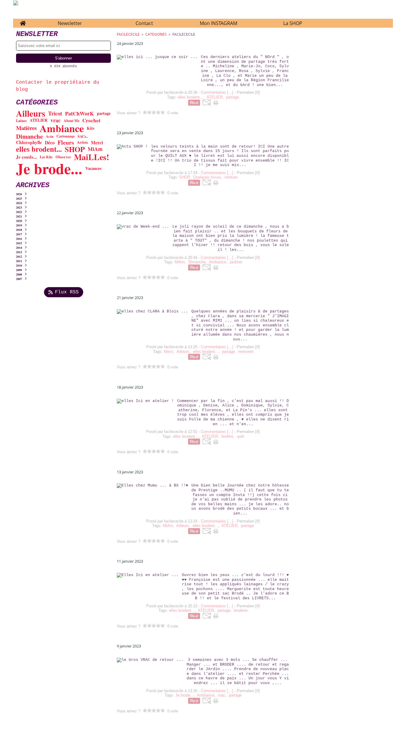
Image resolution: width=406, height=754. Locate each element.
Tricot (55, 113)
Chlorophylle (29, 142)
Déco (50, 142)
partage (104, 113)
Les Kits (46, 157)
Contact (144, 23)
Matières (26, 128)
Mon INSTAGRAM (218, 23)
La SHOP (292, 23)
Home (23, 21)
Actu (49, 136)
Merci (97, 142)
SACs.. (83, 136)
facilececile (128, 34)
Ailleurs (30, 113)
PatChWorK (79, 113)
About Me (71, 120)
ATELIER (39, 120)
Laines (21, 121)
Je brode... (49, 168)
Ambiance (62, 128)
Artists (82, 142)
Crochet (91, 120)
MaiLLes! (91, 157)
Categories (156, 34)
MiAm (95, 149)
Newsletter (70, 23)
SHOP (75, 149)
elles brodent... (39, 149)
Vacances (93, 168)
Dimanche (29, 136)
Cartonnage (65, 136)
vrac (56, 120)
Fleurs (66, 143)
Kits (90, 128)
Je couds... (26, 157)
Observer (63, 157)
